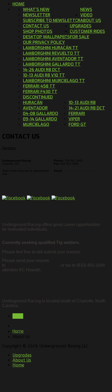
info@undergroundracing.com (82, 170)
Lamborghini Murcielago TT (54, 80)
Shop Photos (37, 31)
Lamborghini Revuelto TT (51, 53)
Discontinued (38, 97)
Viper (74, 119)
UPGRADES (80, 26)
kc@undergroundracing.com (33, 265)
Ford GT (77, 124)
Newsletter (36, 15)
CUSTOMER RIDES (87, 31)
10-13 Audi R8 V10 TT (44, 75)
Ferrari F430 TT (40, 91)
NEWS (86, 9)
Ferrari (77, 113)
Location (13, 290)
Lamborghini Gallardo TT (51, 64)
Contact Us (36, 26)
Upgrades (22, 355)
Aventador (35, 108)
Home (18, 4)
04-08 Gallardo (40, 113)
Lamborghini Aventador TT (53, 59)
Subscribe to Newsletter (51, 20)
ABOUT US (90, 20)
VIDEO (86, 15)
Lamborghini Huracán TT (50, 48)
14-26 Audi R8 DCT (41, 69)
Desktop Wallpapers (46, 37)
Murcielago (36, 124)
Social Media (18, 188)
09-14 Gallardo (40, 119)
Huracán (32, 102)
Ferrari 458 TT (39, 86)
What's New (36, 9)
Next (18, 316)
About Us (22, 360)
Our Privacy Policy (44, 42)
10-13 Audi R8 (82, 102)
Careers (12, 215)
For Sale (79, 37)
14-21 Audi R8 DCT (87, 108)
